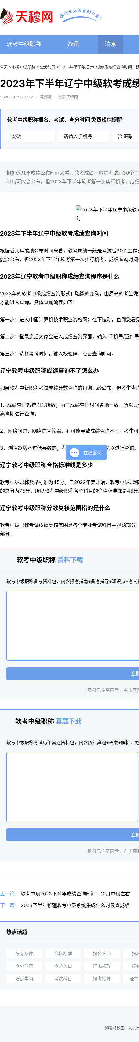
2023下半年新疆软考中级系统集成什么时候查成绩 (75, 905)
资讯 (73, 44)
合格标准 (63, 953)
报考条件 (24, 953)
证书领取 (102, 966)
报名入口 (102, 953)
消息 (110, 44)
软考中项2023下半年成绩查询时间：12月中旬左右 (75, 894)
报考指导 (102, 978)
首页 (4, 67)
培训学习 (24, 978)
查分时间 (48, 67)
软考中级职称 (23, 44)
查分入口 (63, 966)
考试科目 (63, 978)
